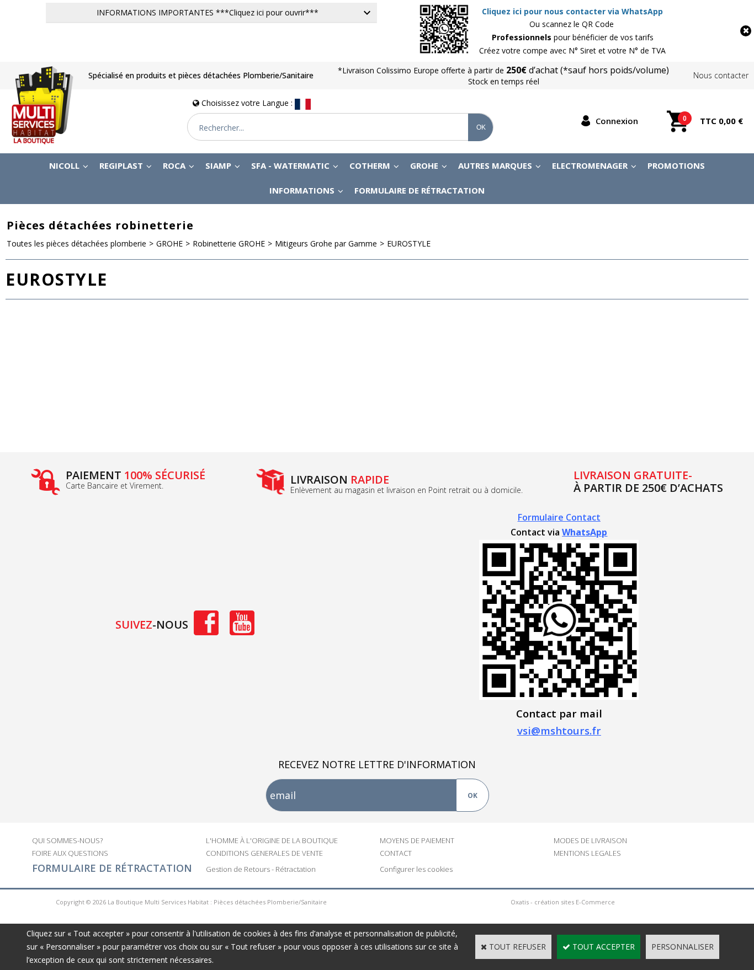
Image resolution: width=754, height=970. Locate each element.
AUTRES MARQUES (495, 165)
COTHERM (369, 165)
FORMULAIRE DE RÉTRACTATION (112, 868)
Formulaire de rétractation (419, 190)
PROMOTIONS (676, 165)
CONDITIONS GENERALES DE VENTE (264, 853)
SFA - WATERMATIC (290, 165)
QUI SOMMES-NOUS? (67, 840)
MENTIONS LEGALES (587, 853)
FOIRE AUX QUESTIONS (70, 853)
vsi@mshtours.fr (559, 730)
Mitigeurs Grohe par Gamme (326, 243)
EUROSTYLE (409, 243)
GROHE (424, 165)
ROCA (174, 165)
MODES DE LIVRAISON (590, 840)
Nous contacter (720, 75)
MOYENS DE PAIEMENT (417, 840)
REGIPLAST (121, 165)
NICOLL (64, 165)
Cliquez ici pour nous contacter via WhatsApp (572, 11)
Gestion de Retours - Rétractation (261, 869)
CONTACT (396, 853)
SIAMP (218, 165)
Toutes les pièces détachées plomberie (76, 243)
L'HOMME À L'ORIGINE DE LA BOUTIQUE (272, 840)
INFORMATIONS (301, 190)
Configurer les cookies (416, 869)
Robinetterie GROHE (229, 243)
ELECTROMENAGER (590, 165)
